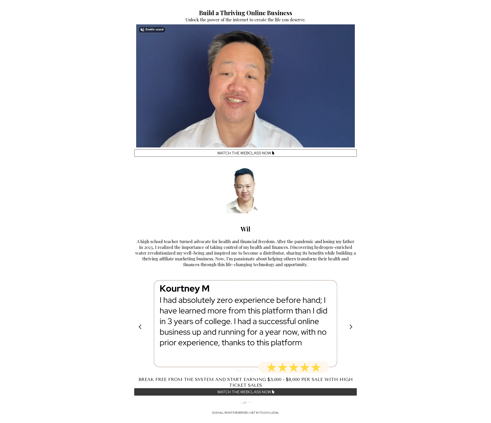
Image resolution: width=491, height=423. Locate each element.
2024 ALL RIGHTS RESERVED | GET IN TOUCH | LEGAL (245, 412)
